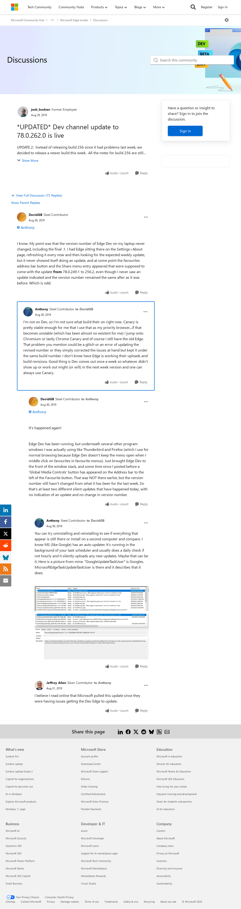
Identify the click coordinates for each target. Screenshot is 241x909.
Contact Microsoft (31, 901)
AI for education (166, 809)
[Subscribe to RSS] (159, 731)
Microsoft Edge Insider (74, 20)
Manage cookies (69, 901)
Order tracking (89, 786)
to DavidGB (84, 309)
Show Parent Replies (25, 202)
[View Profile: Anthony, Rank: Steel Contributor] (28, 311)
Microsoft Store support (94, 771)
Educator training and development (177, 794)
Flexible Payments (91, 809)
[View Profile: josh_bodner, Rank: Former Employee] (23, 112)
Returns (85, 779)
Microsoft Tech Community (96, 861)
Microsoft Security (16, 838)
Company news (165, 846)
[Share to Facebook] (128, 731)
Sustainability (164, 883)
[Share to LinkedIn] (120, 731)
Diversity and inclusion (169, 868)
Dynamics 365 (14, 846)
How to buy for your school (172, 786)
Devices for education (169, 764)
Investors (162, 861)
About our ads (168, 901)
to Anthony (90, 399)
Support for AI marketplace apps (99, 853)
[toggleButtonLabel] (226, 20)
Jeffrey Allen (56, 682)
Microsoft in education (169, 756)
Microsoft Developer (92, 838)
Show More (30, 160)
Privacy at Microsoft (168, 853)
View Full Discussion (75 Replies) (39, 195)
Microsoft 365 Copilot (18, 876)
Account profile (89, 756)
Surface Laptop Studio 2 (19, 771)
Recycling (149, 901)
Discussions (100, 20)
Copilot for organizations (20, 779)
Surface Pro (12, 756)
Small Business (14, 883)
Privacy (51, 901)
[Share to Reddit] (143, 731)
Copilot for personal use (19, 786)
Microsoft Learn (90, 846)
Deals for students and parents (174, 801)
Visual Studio (88, 883)
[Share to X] (135, 731)
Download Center (91, 764)
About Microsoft (166, 838)
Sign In (223, 7)
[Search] (193, 7)
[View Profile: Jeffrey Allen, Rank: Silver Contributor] (39, 685)
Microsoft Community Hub (27, 20)
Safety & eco (131, 901)
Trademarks (111, 901)
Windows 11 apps (16, 809)
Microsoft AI (13, 830)
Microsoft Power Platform (20, 861)
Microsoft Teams (15, 868)
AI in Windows (14, 794)
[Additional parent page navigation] (52, 20)
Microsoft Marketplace (94, 868)
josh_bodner (40, 109)
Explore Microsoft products (21, 801)
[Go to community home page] (14, 7)
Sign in (185, 130)
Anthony (28, 227)
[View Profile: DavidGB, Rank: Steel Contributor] (21, 217)
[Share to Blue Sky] (151, 731)
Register (207, 7)
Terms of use (92, 901)
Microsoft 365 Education (170, 779)
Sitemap (10, 901)
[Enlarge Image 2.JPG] (92, 637)
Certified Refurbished (93, 794)
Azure (84, 830)
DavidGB (35, 214)
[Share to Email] (167, 731)
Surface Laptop (14, 764)
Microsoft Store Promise (94, 801)
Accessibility (164, 876)
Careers (161, 830)
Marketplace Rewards (93, 876)
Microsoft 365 (13, 853)
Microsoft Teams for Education (174, 771)
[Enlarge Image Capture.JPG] (92, 598)
